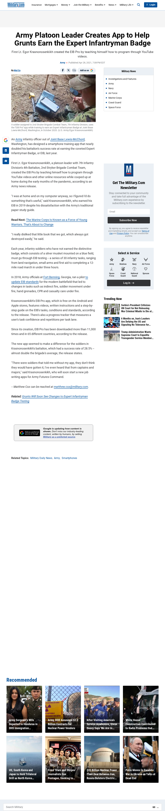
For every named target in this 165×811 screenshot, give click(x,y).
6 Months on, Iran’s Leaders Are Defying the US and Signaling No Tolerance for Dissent (135, 321)
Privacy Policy (123, 233)
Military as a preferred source (59, 437)
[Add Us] (6, 140)
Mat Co (17, 70)
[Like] (6, 161)
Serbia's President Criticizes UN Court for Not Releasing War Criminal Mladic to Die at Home (136, 308)
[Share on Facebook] (62, 70)
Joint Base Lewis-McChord (67, 139)
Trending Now (113, 298)
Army (62, 63)
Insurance (37, 5)
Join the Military (81, 5)
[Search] (138, 4)
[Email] (74, 70)
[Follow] (6, 150)
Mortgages (50, 5)
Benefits (99, 5)
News (111, 5)
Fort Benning (51, 277)
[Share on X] (68, 70)
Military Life (125, 5)
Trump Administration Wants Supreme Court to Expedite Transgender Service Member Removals (136, 335)
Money (64, 5)
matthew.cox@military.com (71, 386)
